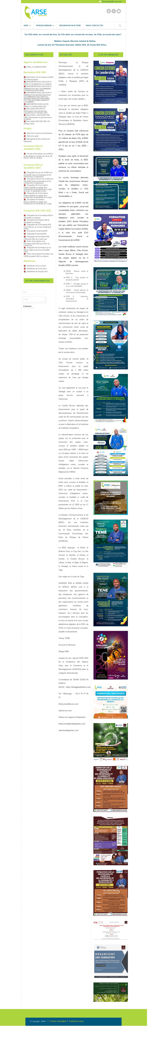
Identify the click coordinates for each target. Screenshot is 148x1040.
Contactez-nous (76, 1021)
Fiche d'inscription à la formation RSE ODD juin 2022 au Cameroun (37, 243)
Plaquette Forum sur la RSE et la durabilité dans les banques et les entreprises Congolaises (38, 174)
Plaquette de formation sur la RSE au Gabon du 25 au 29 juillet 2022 (37, 249)
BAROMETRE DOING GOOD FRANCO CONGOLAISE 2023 (36, 105)
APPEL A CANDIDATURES (36, 67)
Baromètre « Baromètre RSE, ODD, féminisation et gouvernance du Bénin (38, 117)
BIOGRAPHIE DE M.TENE (70, 25)
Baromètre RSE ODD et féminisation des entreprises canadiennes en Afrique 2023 (35, 110)
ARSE (24, 25)
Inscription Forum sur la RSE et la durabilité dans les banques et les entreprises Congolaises (38, 181)
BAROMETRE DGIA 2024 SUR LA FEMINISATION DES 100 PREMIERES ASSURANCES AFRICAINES (38, 88)
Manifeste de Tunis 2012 (37, 268)
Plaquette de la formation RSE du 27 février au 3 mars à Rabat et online (37, 226)
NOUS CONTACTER (94, 25)
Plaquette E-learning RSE (36, 234)
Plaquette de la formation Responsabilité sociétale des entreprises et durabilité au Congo (38, 195)
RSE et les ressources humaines (39, 133)
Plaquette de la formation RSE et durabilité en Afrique (38, 216)
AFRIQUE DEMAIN (42, 25)
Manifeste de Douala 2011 (37, 271)
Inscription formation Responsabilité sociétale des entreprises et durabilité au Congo (38, 201)
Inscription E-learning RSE (37, 231)
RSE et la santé (32, 136)
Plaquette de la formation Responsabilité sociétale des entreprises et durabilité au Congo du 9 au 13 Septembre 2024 (38, 188)
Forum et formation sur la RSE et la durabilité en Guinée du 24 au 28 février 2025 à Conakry (38, 155)
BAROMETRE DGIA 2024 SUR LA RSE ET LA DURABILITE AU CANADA (38, 82)
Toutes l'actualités (58, 1021)
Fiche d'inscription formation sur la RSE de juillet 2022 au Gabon (38, 255)
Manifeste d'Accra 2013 (36, 266)
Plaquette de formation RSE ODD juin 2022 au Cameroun (36, 237)
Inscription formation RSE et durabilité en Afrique (36, 221)
